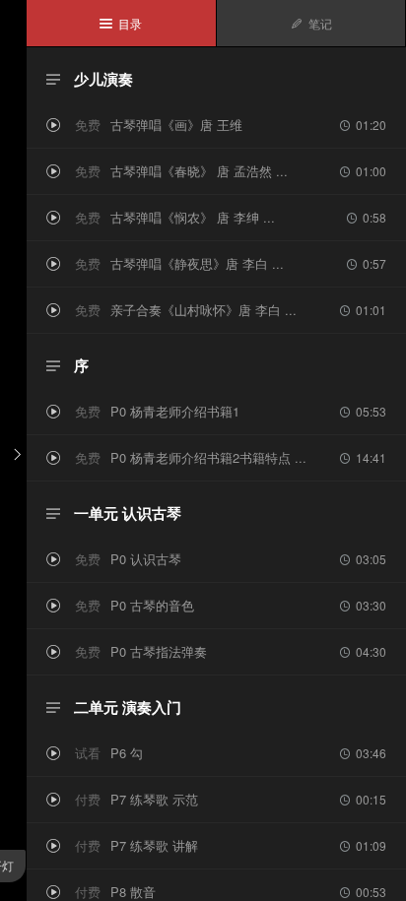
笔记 (311, 23)
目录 (121, 23)
